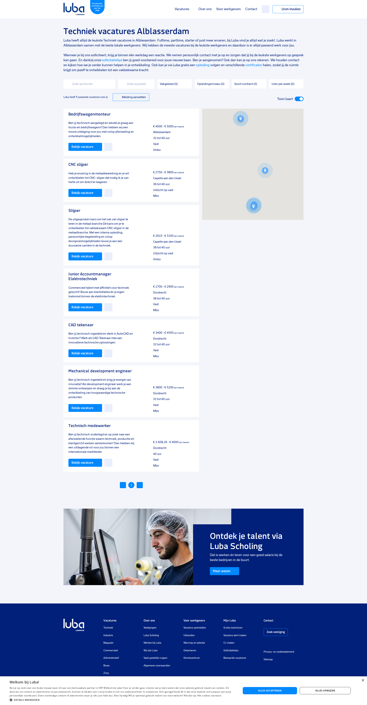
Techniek (108, 627)
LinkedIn (277, 643)
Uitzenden (189, 635)
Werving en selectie (194, 643)
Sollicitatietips (231, 650)
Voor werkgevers (228, 9)
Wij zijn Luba (151, 650)
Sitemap (268, 659)
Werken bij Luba (152, 643)
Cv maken (228, 643)
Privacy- (268, 652)
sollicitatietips (112, 60)
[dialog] (183, 690)
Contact (251, 9)
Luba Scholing (151, 635)
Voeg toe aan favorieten (108, 147)
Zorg (106, 673)
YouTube (284, 643)
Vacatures (182, 9)
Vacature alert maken (234, 635)
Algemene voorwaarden (157, 665)
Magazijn (108, 643)
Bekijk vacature (82, 146)
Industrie (108, 635)
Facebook (271, 643)
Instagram (265, 643)
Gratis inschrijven (232, 627)
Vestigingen (150, 627)
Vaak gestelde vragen (155, 658)
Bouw (106, 665)
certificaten (253, 65)
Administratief (111, 658)
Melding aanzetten (134, 97)
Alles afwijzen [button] (325, 690)
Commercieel (110, 650)
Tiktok (292, 643)
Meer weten (221, 570)
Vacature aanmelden (195, 627)
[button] (265, 170)
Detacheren (190, 650)
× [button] (362, 680)
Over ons (205, 9)
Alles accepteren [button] (270, 690)
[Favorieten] (265, 9)
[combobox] (89, 84)
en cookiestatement (283, 652)
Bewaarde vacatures (234, 658)
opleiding (202, 65)
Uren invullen (291, 9)
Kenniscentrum (192, 658)
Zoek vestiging (276, 632)
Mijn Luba (229, 620)
